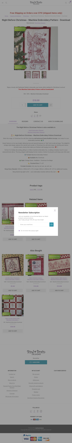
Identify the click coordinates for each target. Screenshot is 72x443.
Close (55, 210)
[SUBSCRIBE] (51, 224)
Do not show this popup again (29, 230)
